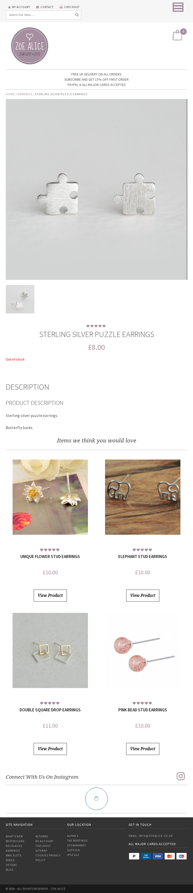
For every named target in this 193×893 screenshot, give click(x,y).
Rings (10, 860)
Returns (41, 836)
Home (10, 94)
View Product (50, 595)
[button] (178, 7)
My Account (21, 7)
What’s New (14, 836)
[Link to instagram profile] (180, 776)
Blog (10, 869)
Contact (47, 7)
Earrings (25, 94)
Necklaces (14, 846)
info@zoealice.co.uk (156, 836)
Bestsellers (15, 841)
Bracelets (13, 855)
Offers (11, 865)
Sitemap (41, 850)
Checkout (72, 7)
